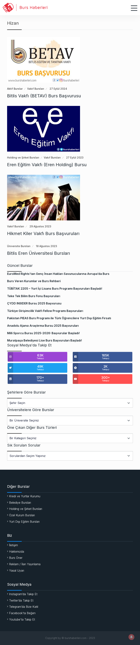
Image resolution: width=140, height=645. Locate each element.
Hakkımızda (16, 551)
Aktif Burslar (15, 88)
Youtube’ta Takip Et (22, 619)
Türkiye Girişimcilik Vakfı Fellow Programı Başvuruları (45, 311)
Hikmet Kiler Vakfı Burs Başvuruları (43, 233)
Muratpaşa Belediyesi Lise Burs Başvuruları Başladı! (44, 340)
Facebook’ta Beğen (22, 613)
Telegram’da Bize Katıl (23, 606)
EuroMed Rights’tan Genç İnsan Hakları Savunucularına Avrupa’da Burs (58, 274)
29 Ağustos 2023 (40, 226)
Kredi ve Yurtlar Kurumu (24, 496)
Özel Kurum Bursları (22, 515)
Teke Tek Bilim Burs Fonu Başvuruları (33, 296)
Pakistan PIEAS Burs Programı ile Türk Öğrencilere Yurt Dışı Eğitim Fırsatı (59, 318)
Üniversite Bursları (18, 246)
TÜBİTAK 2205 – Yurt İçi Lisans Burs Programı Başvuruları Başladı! (54, 288)
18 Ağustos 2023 (46, 246)
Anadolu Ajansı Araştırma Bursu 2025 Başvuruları (43, 325)
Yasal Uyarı (16, 570)
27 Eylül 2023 (74, 157)
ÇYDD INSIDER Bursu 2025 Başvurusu (34, 303)
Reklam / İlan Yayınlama (24, 564)
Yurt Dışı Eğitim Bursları (24, 521)
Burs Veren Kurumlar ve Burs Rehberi (34, 281)
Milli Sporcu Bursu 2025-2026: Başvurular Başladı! (43, 333)
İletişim (13, 545)
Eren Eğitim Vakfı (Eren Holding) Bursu (47, 164)
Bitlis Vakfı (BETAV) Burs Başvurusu (44, 95)
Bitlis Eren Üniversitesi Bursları (38, 253)
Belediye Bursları (20, 502)
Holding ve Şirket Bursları (23, 157)
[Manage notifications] (131, 637)
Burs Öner (15, 558)
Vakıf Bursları (35, 88)
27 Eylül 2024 (58, 88)
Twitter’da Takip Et (21, 600)
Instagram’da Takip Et (23, 594)
